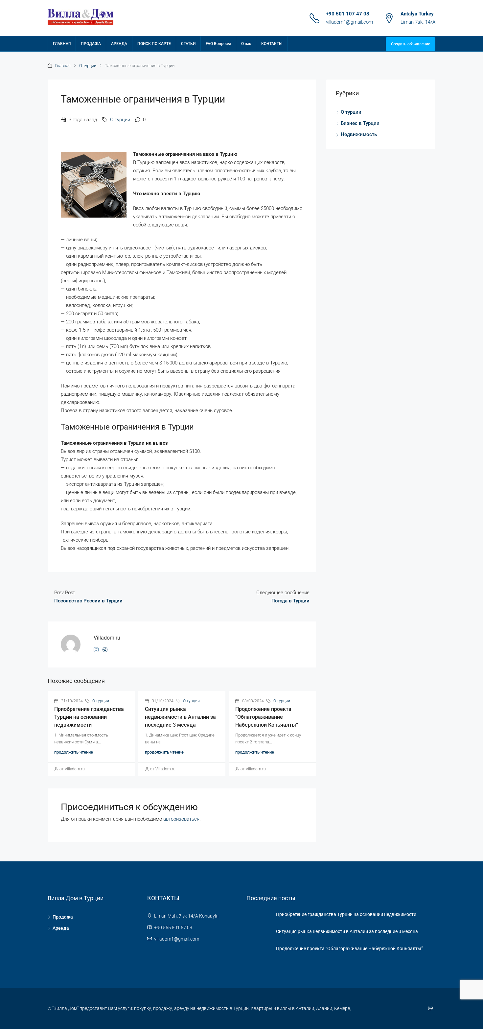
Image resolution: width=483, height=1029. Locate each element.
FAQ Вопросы (218, 43)
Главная (63, 65)
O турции (87, 65)
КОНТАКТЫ (271, 43)
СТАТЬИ (188, 43)
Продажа (63, 917)
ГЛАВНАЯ (62, 43)
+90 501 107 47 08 (347, 14)
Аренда (61, 928)
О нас (246, 43)
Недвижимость (359, 134)
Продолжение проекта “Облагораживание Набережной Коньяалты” (266, 717)
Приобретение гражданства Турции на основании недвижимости (89, 717)
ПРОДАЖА (91, 43)
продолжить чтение (73, 752)
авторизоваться (181, 819)
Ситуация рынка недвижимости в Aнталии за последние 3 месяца (180, 717)
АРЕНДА (119, 43)
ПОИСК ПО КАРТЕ (154, 43)
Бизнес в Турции (360, 123)
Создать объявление (410, 44)
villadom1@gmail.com (349, 22)
